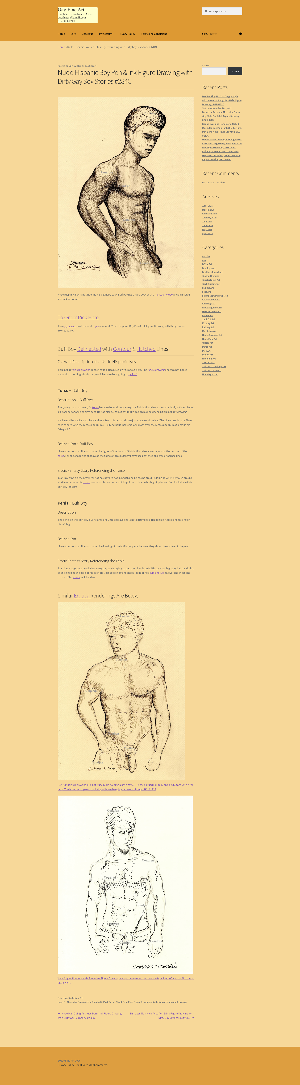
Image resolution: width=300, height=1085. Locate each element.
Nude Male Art (75, 998)
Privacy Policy (127, 33)
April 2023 (207, 233)
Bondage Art (209, 268)
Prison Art (207, 354)
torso (95, 407)
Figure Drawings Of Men (215, 295)
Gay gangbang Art (212, 307)
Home (61, 33)
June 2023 (207, 225)
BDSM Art (207, 264)
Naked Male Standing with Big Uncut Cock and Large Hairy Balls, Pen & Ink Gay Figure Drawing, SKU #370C (222, 143)
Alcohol (206, 256)
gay (97, 326)
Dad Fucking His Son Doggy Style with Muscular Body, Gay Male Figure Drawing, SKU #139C (221, 100)
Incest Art (207, 315)
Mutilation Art (210, 331)
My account (105, 33)
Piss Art (206, 350)
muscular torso (164, 294)
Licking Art (208, 327)
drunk (76, 577)
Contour (122, 348)
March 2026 (208, 209)
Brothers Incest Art (212, 272)
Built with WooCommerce (91, 1065)
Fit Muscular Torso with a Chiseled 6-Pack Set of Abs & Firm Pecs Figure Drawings (107, 1002)
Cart (73, 33)
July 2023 (207, 221)
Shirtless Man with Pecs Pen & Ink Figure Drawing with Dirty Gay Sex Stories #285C (162, 1016)
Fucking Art (208, 303)
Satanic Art (208, 362)
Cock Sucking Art (211, 283)
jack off (132, 374)
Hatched (146, 348)
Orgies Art (207, 342)
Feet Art (206, 291)
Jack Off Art (208, 319)
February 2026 (209, 213)
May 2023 (207, 229)
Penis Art (207, 346)
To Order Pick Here (78, 317)
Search (206, 65)
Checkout (87, 33)
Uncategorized (210, 374)
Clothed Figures (210, 275)
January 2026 (209, 217)
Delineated (89, 348)
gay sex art (69, 326)
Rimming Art (209, 358)
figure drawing (81, 369)
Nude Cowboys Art (212, 335)
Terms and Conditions (154, 33)
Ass (204, 260)
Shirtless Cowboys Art (214, 366)
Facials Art (208, 287)
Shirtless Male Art (211, 370)
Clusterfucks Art (211, 279)
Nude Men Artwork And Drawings (169, 1002)
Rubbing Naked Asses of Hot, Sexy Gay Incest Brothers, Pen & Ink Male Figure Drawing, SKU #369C (221, 155)
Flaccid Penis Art (211, 299)
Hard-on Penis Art (211, 311)
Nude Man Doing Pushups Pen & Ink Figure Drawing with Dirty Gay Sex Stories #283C (90, 1016)
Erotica (82, 595)
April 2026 (207, 205)
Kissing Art (208, 323)
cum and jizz (156, 572)
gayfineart (91, 65)
